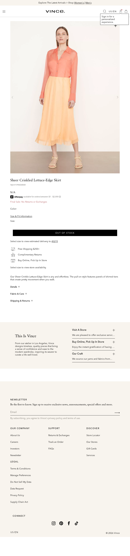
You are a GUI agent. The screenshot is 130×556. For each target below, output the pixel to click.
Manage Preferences (20, 475)
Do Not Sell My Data (20, 481)
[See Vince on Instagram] (53, 523)
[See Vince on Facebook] (69, 523)
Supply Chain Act (19, 501)
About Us (15, 435)
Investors (14, 448)
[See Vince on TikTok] (76, 523)
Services (90, 455)
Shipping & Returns (20, 301)
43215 (55, 241)
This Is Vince (25, 336)
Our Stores (91, 442)
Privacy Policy (17, 495)
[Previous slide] (12, 97)
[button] (120, 11)
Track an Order (55, 442)
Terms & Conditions (20, 468)
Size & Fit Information (21, 216)
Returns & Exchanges (58, 435)
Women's (79, 2)
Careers (14, 442)
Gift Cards (91, 448)
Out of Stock (65, 232)
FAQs (51, 448)
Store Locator (93, 435)
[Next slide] (117, 97)
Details (13, 287)
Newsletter (15, 455)
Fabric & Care (17, 294)
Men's (88, 2)
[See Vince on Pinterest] (61, 523)
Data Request (17, 488)
